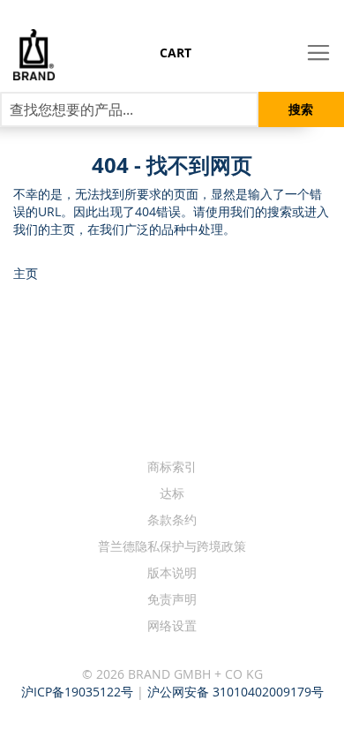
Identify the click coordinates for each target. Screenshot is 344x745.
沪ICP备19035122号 (77, 691)
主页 (25, 273)
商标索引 (172, 466)
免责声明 (172, 599)
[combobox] (129, 109)
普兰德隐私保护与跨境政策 (172, 546)
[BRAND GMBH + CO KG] (27, 54)
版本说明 (172, 572)
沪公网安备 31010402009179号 (235, 691)
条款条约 (172, 519)
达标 (172, 493)
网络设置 (172, 625)
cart (175, 52)
